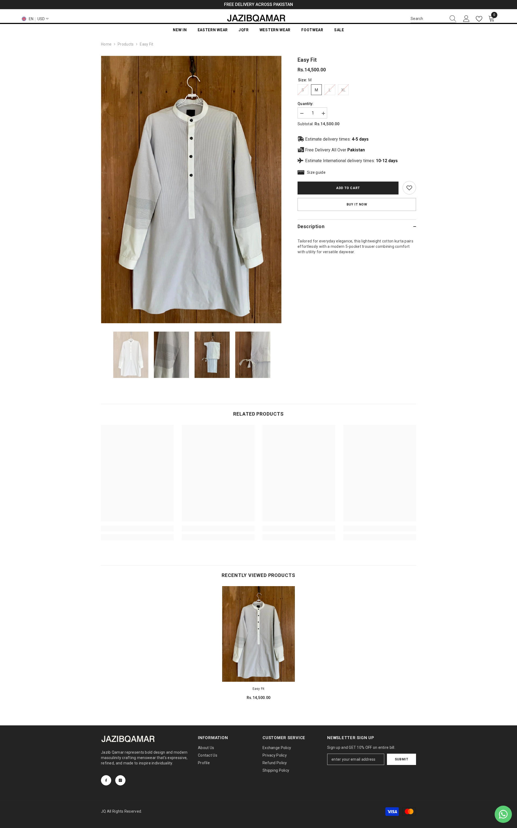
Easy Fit (259, 689)
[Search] (433, 19)
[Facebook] (106, 780)
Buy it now (357, 204)
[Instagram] (120, 780)
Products (126, 44)
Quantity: (306, 104)
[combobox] (428, 19)
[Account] (466, 19)
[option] (191, 189)
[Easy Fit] (258, 633)
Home (106, 44)
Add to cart (348, 188)
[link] (409, 187)
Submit (401, 759)
